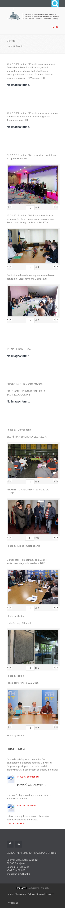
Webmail (13, 902)
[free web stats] (21, 887)
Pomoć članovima (16, 894)
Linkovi (50, 894)
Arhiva (31, 894)
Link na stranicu (15, 823)
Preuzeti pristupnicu (28, 776)
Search (55, 3)
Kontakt (40, 894)
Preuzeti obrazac (26, 805)
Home (9, 46)
